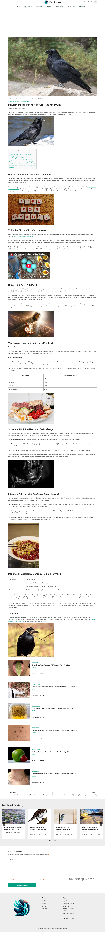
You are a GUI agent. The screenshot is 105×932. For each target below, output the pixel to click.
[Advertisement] (52, 20)
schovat (24, 151)
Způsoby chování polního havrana (18, 156)
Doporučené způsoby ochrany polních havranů (22, 165)
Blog (24, 6)
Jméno (11, 880)
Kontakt (90, 2)
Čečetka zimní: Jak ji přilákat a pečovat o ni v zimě (91, 830)
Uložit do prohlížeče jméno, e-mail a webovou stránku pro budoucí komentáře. (81, 878)
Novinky (44, 903)
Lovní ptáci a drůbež (69, 903)
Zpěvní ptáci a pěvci (25, 101)
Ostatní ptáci (66, 906)
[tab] (49, 840)
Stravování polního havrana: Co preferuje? (21, 162)
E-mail (41, 880)
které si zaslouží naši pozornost (23, 236)
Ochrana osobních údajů (59, 928)
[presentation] (13, 816)
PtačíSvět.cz (13, 108)
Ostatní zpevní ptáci (13, 101)
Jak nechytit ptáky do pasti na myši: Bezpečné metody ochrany (27, 794)
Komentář (12, 859)
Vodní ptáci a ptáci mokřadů (68, 915)
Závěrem (11, 167)
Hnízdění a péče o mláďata (16, 158)
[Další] (101, 824)
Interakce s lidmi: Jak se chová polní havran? (22, 164)
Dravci (65, 901)
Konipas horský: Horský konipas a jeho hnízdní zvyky (80, 794)
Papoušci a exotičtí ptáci (68, 910)
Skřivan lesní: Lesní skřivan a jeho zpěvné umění (38, 830)
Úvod (18, 6)
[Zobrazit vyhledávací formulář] (95, 1)
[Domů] (8, 98)
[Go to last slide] (4, 824)
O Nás (84, 2)
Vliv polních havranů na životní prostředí (20, 160)
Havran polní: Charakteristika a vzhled (20, 154)
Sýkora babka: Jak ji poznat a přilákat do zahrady (63, 830)
